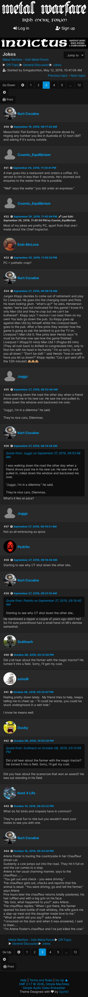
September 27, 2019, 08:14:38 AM (35, 445)
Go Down (9, 85)
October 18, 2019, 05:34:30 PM (34, 851)
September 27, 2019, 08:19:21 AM (35, 526)
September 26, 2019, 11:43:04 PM (35, 216)
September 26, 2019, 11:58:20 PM (35, 257)
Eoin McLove (28, 244)
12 (79, 85)
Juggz (23, 376)
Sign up (67, 28)
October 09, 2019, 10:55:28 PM (34, 740)
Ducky (23, 728)
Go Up (7, 952)
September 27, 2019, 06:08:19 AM (35, 291)
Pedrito (24, 547)
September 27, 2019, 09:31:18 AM (35, 593)
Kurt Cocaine (28, 113)
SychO (64, 991)
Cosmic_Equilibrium (34, 155)
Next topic (78, 75)
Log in (23, 28)
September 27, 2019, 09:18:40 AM (35, 559)
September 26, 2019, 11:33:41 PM (34, 167)
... (70, 85)
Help (23, 980)
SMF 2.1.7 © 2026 (31, 984)
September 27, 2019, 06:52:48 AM (36, 389)
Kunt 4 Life (26, 793)
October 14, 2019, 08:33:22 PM (34, 806)
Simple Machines (57, 984)
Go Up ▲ (61, 980)
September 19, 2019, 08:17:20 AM (35, 126)
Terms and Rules (41, 980)
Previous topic (58, 75)
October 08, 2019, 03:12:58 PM (34, 654)
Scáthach (25, 642)
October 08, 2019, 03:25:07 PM (33, 692)
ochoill (23, 679)
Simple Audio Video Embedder (44, 988)
